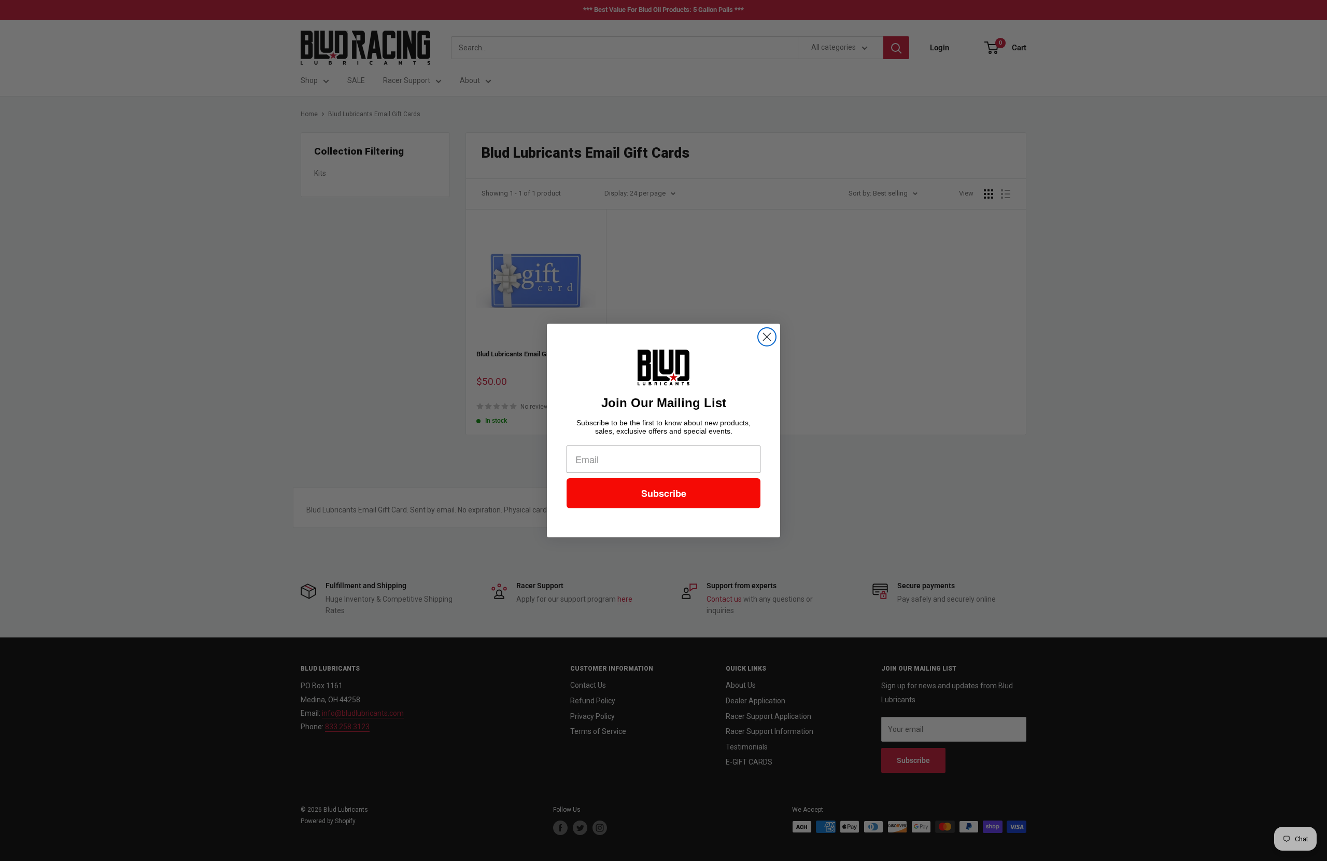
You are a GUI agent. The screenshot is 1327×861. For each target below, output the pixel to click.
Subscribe (663, 493)
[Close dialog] (767, 337)
